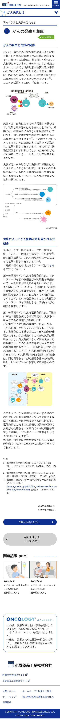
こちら (50, 265)
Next (55, 574)
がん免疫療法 (47, 37)
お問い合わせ (9, 691)
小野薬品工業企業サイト (15, 681)
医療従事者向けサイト (13, 675)
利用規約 (6, 702)
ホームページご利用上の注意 (37, 691)
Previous (4, 574)
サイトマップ (9, 696)
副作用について (11, 592)
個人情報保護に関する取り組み (38, 696)
